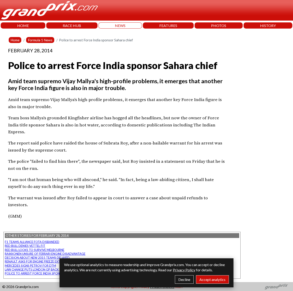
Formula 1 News (40, 40)
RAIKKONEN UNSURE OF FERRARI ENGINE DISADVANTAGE (45, 254)
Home (15, 40)
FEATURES (168, 25)
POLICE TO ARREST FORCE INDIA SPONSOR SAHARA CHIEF (46, 273)
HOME (23, 25)
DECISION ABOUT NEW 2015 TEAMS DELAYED (37, 257)
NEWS (120, 25)
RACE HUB (72, 25)
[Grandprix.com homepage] (276, 286)
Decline (184, 279)
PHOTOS (218, 25)
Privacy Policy (184, 270)
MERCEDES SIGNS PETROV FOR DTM (30, 265)
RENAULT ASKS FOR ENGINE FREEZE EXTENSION (38, 261)
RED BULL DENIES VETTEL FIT (25, 246)
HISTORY (268, 25)
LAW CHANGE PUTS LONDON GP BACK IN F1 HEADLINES (44, 269)
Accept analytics (212, 279)
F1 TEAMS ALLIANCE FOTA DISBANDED (32, 242)
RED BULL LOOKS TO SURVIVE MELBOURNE (34, 250)
